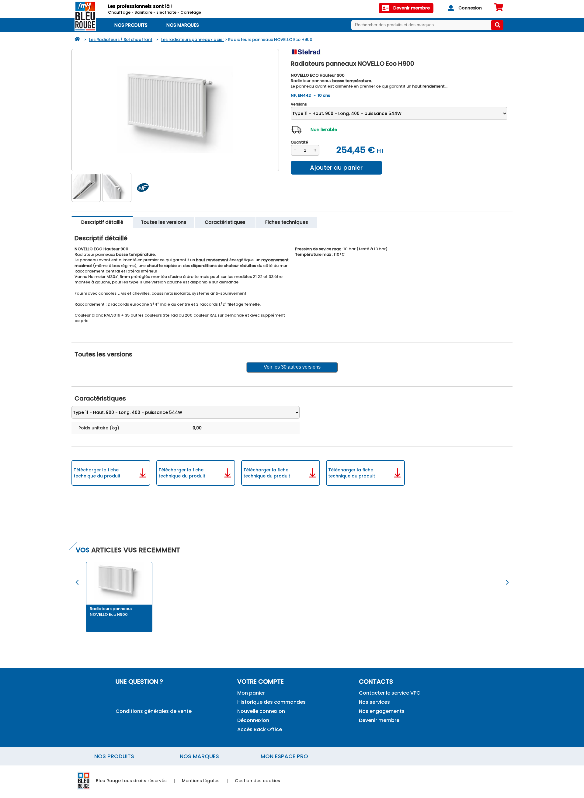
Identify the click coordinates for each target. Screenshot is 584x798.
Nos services (374, 702)
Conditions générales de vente (154, 711)
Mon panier (251, 692)
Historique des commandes (271, 702)
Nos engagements (382, 711)
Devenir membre (379, 720)
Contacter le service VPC (389, 692)
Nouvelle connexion (261, 711)
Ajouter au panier (336, 167)
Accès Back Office (259, 729)
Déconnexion (253, 720)
